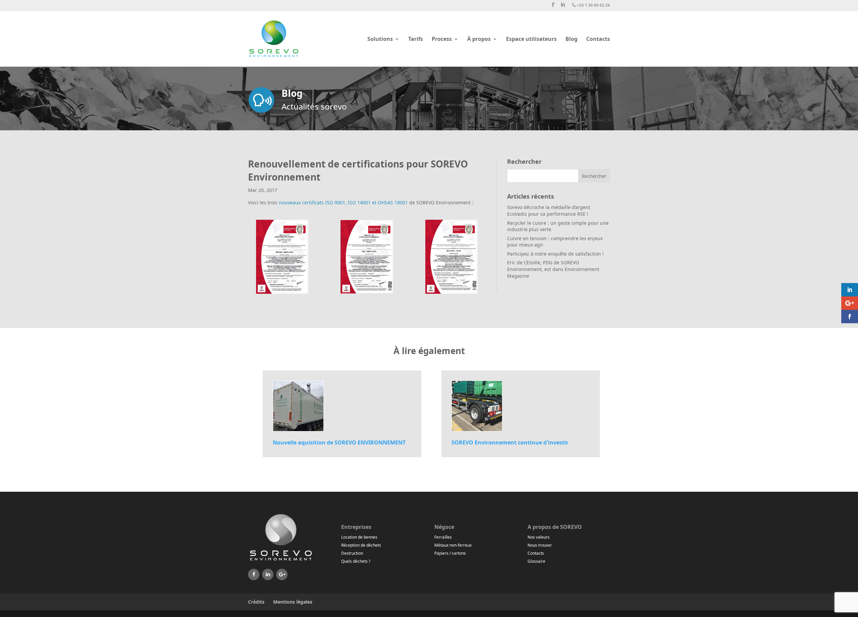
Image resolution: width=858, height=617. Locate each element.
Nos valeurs (539, 537)
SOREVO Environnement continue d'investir (509, 442)
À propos (479, 40)
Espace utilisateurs (531, 40)
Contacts (598, 40)
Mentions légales (292, 602)
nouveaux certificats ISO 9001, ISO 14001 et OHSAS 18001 (343, 202)
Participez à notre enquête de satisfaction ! (555, 254)
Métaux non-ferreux (453, 545)
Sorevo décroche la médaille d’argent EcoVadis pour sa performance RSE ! (548, 210)
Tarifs (415, 40)
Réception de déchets (361, 545)
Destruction (352, 553)
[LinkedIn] (267, 574)
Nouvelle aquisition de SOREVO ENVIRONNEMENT (339, 442)
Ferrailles (443, 537)
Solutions (380, 40)
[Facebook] (253, 574)
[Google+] (282, 574)
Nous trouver (540, 545)
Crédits (256, 602)
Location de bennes (359, 537)
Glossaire (536, 561)
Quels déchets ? (355, 561)
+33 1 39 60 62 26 (591, 5)
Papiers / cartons (450, 553)
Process (442, 40)
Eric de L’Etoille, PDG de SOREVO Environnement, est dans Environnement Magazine (553, 269)
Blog (571, 40)
